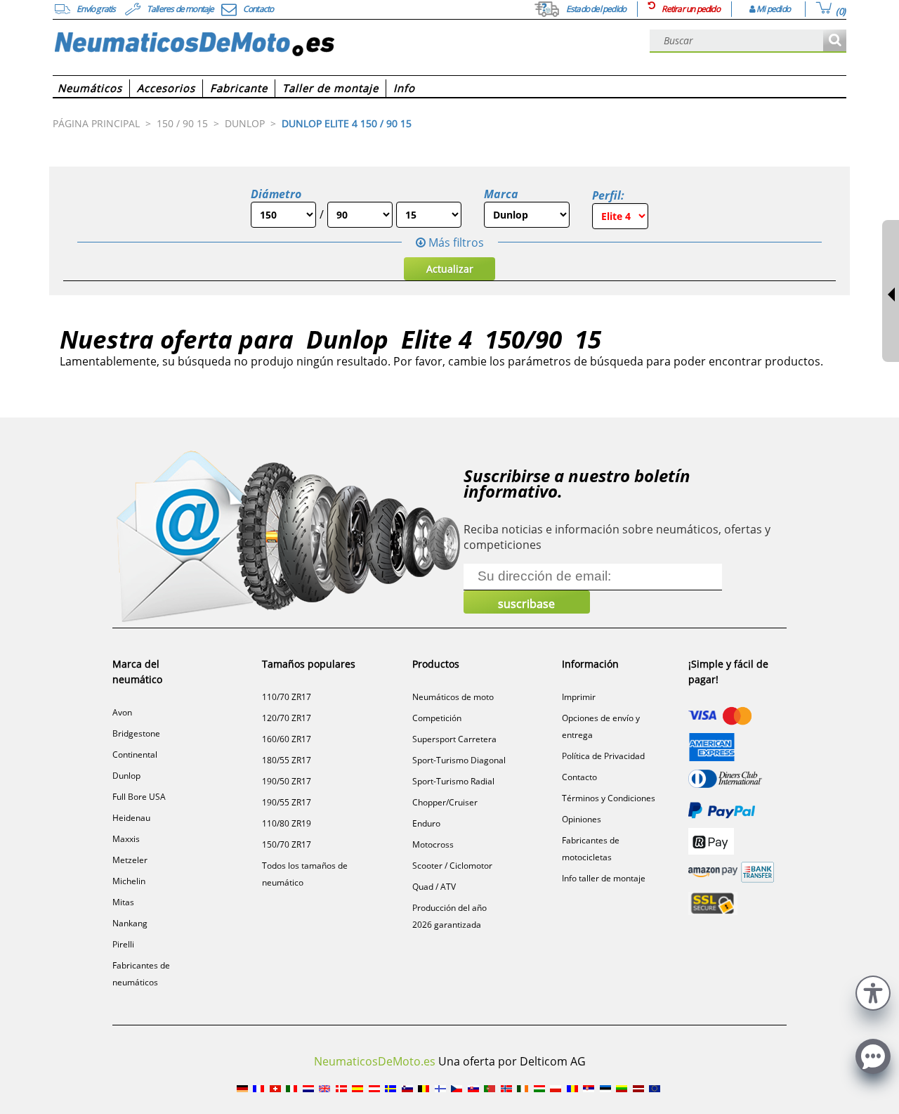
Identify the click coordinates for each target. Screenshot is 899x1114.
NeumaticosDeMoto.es (374, 1061)
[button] (873, 991)
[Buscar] (834, 41)
